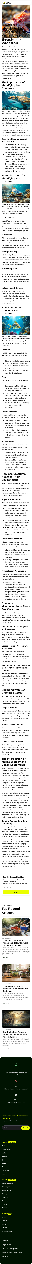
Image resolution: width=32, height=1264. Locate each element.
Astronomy (5, 1208)
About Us (5, 1257)
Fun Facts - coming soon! (10, 1249)
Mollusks (4, 1153)
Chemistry (5, 1204)
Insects (4, 1163)
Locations (5, 1241)
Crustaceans (6, 1149)
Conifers (4, 1228)
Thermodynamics (7, 1183)
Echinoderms (6, 1146)
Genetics (5, 1197)
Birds (3, 1160)
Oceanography (6, 1187)
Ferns (4, 1224)
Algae (4, 1217)
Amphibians (5, 1170)
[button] (28, 3)
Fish (3, 1167)
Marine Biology (6, 1190)
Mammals (5, 1174)
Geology (4, 1194)
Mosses (4, 1221)
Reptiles (4, 1156)
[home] (7, 3)
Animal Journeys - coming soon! (12, 1253)
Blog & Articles (6, 1245)
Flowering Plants (7, 1231)
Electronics (5, 1201)
